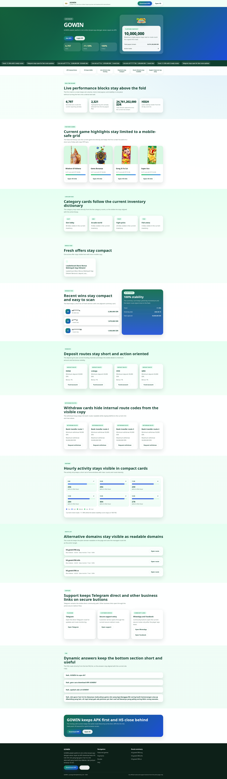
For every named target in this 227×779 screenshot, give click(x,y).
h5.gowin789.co (136, 759)
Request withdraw (74, 445)
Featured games (102, 753)
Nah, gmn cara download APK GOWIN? (81, 682)
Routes (99, 759)
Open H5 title (72, 179)
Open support (106, 627)
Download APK (145, 3)
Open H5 (158, 3)
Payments (100, 756)
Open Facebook (140, 635)
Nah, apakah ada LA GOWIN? (77, 690)
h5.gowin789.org (136, 753)
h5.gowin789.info (137, 756)
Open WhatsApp (141, 629)
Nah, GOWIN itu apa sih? (76, 675)
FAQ (98, 762)
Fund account (73, 385)
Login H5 (80, 38)
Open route (155, 551)
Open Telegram (73, 627)
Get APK (68, 38)
